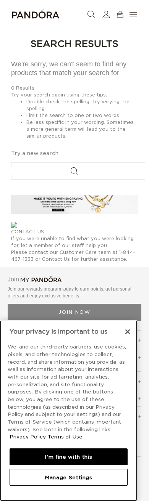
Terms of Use (65, 437)
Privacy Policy (28, 437)
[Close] (127, 331)
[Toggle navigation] (134, 14)
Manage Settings (68, 477)
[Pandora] (35, 12)
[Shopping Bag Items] (120, 14)
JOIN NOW (74, 312)
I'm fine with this (68, 457)
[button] (106, 14)
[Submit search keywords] (74, 171)
